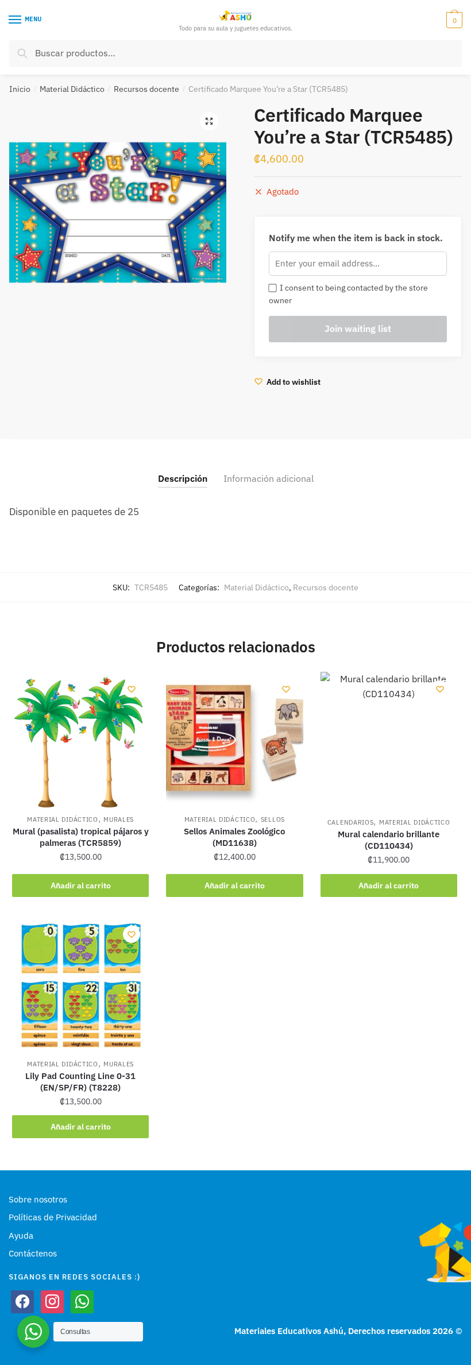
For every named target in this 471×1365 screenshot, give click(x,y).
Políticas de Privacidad (53, 1217)
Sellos (273, 819)
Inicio (19, 89)
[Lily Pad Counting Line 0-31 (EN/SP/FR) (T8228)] (80, 985)
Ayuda (21, 1235)
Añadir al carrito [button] (81, 885)
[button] (209, 121)
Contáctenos (33, 1253)
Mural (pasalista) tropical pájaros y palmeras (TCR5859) (81, 837)
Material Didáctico (72, 89)
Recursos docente (146, 89)
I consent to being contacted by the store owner (348, 294)
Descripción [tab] (182, 478)
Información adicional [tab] (268, 478)
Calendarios (350, 822)
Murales (118, 819)
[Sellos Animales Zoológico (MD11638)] (234, 740)
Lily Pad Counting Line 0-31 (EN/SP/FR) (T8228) (80, 1081)
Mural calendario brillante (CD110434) (388, 840)
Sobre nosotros (38, 1199)
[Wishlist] (131, 689)
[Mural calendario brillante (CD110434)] (389, 742)
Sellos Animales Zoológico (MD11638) (234, 837)
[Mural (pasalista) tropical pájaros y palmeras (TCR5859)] (80, 740)
